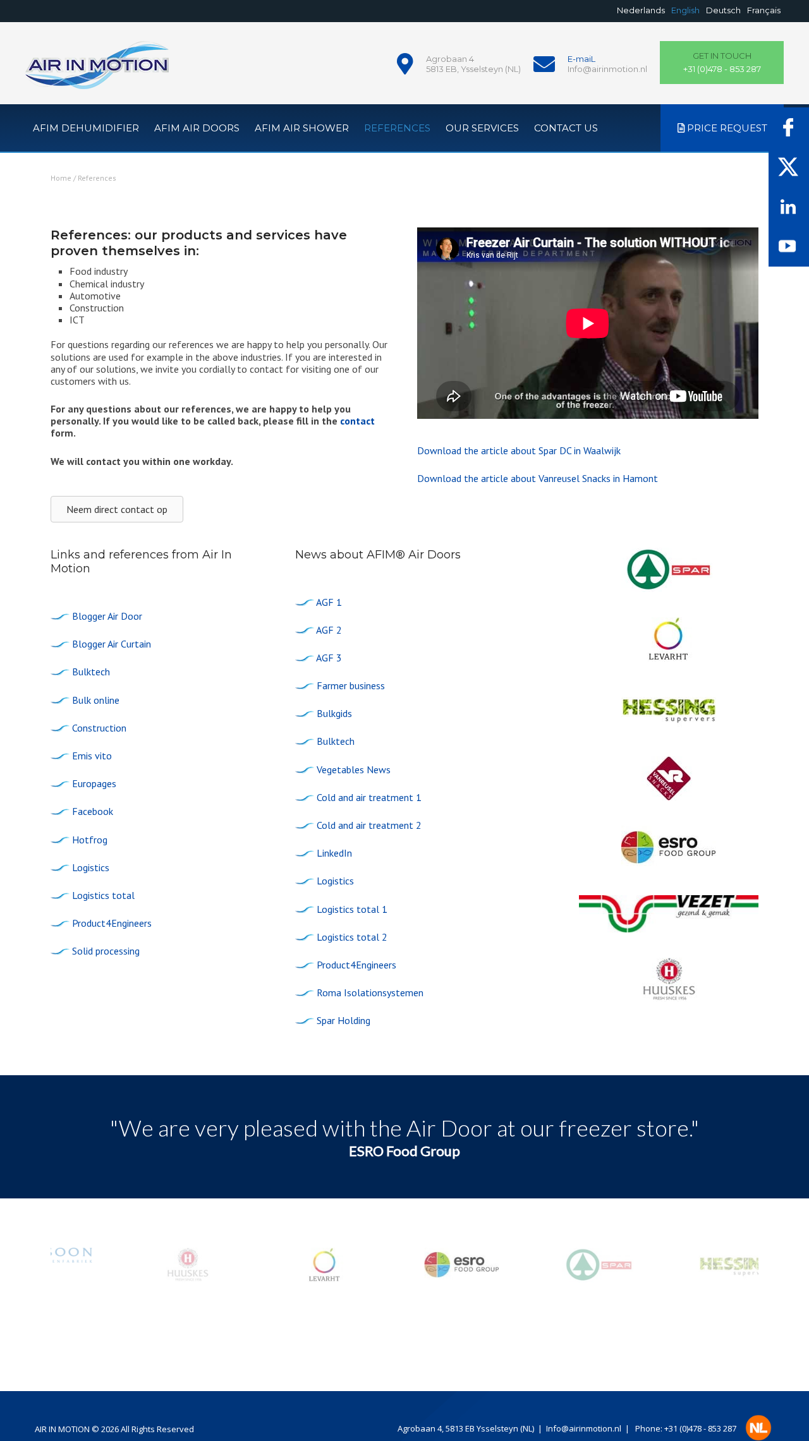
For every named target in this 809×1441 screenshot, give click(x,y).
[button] (405, 1265)
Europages (94, 783)
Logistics (90, 867)
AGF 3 (329, 657)
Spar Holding (343, 1020)
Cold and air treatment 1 (369, 797)
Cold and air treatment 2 (369, 825)
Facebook (92, 811)
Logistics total (103, 895)
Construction (99, 727)
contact (357, 420)
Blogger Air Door (107, 616)
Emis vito (92, 755)
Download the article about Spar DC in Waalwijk (519, 450)
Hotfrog (89, 839)
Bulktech (91, 671)
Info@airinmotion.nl (607, 69)
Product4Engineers (112, 923)
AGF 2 (329, 630)
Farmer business (351, 685)
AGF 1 (329, 602)
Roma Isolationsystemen (370, 992)
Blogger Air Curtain (111, 643)
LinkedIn (334, 853)
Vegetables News (354, 769)
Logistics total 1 (352, 909)
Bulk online (95, 700)
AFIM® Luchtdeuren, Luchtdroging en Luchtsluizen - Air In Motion (97, 72)
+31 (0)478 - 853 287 (722, 62)
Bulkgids (334, 713)
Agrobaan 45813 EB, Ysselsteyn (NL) (473, 64)
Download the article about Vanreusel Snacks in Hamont (537, 478)
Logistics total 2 (352, 937)
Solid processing (106, 950)
